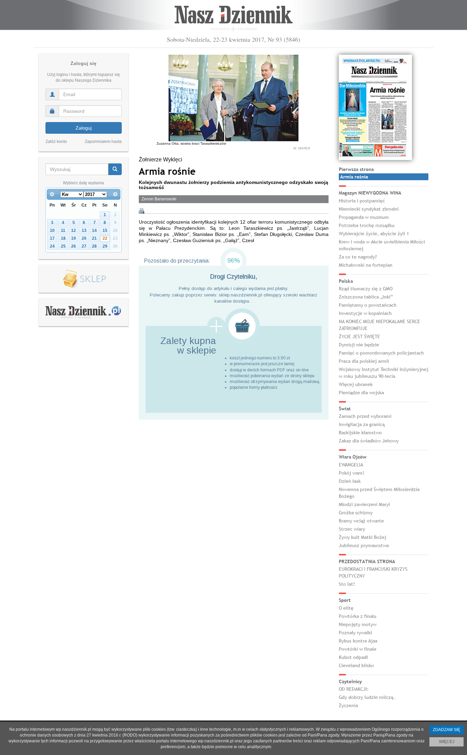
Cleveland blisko (356, 665)
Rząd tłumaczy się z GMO (365, 289)
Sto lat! (347, 584)
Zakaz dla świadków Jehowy (369, 441)
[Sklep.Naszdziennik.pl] (83, 278)
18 (63, 238)
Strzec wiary (352, 529)
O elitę (346, 608)
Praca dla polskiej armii (364, 361)
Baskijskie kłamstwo (360, 432)
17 (52, 238)
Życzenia (348, 705)
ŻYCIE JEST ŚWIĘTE (359, 336)
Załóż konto (56, 141)
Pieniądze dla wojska (361, 392)
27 (84, 246)
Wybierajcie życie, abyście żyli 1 (374, 233)
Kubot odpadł (353, 657)
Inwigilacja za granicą (362, 424)
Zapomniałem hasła (103, 141)
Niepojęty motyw (357, 624)
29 (105, 246)
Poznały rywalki (355, 633)
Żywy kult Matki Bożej (362, 537)
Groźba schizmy (356, 512)
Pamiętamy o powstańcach (368, 305)
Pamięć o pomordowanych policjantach (381, 353)
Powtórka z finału (357, 616)
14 (94, 230)
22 (105, 238)
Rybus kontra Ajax (358, 641)
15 (105, 230)
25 (63, 246)
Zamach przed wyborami (365, 416)
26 (73, 246)
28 (94, 246)
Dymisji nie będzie (359, 345)
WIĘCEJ (446, 741)
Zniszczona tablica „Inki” (366, 297)
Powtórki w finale (357, 649)
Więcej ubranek (356, 384)
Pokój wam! (351, 473)
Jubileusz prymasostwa (364, 545)
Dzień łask (350, 481)
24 (52, 246)
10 (52, 230)
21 (94, 238)
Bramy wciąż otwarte (361, 521)
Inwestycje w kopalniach (365, 313)
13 (84, 230)
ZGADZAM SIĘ (446, 729)
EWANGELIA (351, 465)
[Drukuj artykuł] (141, 211)
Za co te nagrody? (358, 257)
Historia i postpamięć (362, 201)
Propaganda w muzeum (364, 217)
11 (63, 230)
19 (73, 238)
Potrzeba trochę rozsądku (367, 225)
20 (84, 238)
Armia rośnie (354, 177)
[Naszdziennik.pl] (83, 311)
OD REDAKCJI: (354, 689)
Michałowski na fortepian (365, 265)
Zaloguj (84, 128)
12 (73, 230)
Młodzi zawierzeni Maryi (364, 504)
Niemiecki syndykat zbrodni (369, 209)
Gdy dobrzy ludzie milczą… (368, 697)
